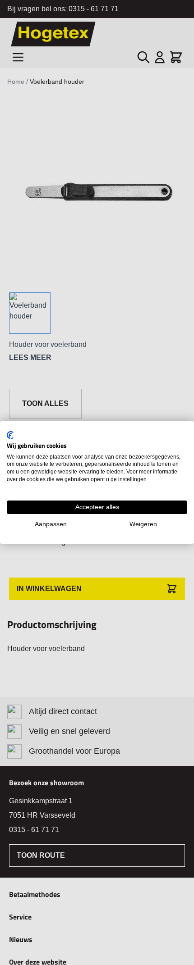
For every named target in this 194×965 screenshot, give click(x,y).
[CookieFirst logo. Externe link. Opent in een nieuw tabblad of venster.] (10, 435)
